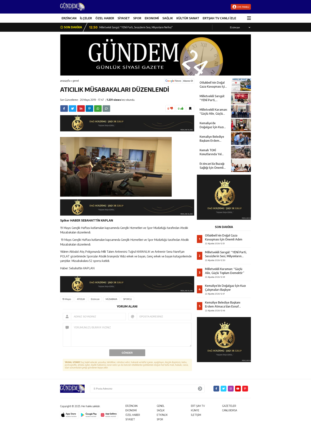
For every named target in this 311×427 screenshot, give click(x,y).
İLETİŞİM (196, 414)
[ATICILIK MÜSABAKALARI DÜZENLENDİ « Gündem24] (81, 7)
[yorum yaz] (106, 108)
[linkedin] (81, 108)
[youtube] (238, 388)
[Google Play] (89, 415)
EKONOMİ (152, 18)
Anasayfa (65, 80)
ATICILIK (81, 299)
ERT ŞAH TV (198, 405)
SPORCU (127, 299)
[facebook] (64, 108)
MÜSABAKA (111, 299)
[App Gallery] (109, 415)
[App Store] (69, 415)
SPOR (137, 18)
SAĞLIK (167, 18)
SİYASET (124, 18)
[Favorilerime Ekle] (190, 108)
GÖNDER (127, 352)
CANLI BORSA (229, 410)
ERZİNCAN (69, 18)
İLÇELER (86, 18)
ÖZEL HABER (104, 18)
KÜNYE (195, 410)
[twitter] (72, 108)
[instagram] (231, 388)
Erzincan (95, 299)
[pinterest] (89, 108)
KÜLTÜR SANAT (187, 18)
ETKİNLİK (162, 414)
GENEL (76, 80)
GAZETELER (229, 405)
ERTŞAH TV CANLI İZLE (219, 18)
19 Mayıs (66, 299)
